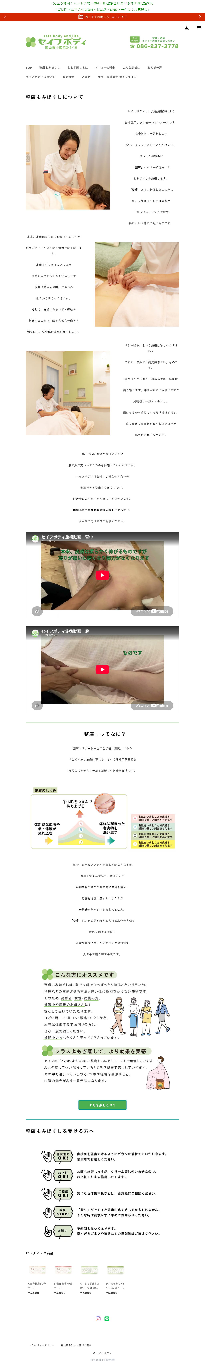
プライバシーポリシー (41, 1345)
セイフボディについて (40, 77)
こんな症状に (131, 68)
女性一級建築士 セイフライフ (117, 77)
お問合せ (68, 77)
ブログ (85, 77)
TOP (29, 68)
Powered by (98, 1359)
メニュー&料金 (105, 68)
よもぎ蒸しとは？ (102, 1105)
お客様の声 (154, 68)
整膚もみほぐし (49, 68)
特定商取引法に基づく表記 (76, 1345)
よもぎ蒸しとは (77, 68)
